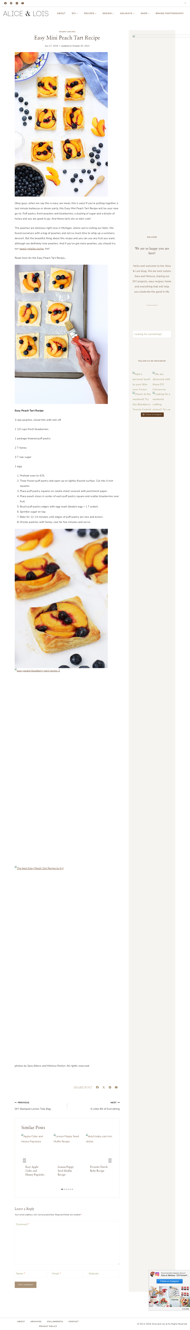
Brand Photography (170, 13)
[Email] (22, 3)
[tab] (62, 1189)
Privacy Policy (48, 1326)
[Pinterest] (11, 3)
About (61, 13)
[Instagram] (17, 3)
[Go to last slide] (24, 1160)
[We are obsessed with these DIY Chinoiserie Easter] (162, 381)
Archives (36, 1321)
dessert (63, 32)
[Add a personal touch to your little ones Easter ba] (142, 381)
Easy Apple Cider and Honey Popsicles (34, 1171)
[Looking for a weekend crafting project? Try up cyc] (162, 401)
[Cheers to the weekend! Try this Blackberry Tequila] (142, 401)
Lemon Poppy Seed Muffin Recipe (66, 1171)
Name (20, 1273)
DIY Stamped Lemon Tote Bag (33, 1106)
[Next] (110, 1160)
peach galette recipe (31, 248)
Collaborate (55, 1321)
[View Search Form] (185, 3)
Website (94, 1273)
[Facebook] (5, 3)
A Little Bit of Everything (105, 1106)
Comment (22, 1224)
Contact (74, 1321)
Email (56, 1273)
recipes (71, 32)
